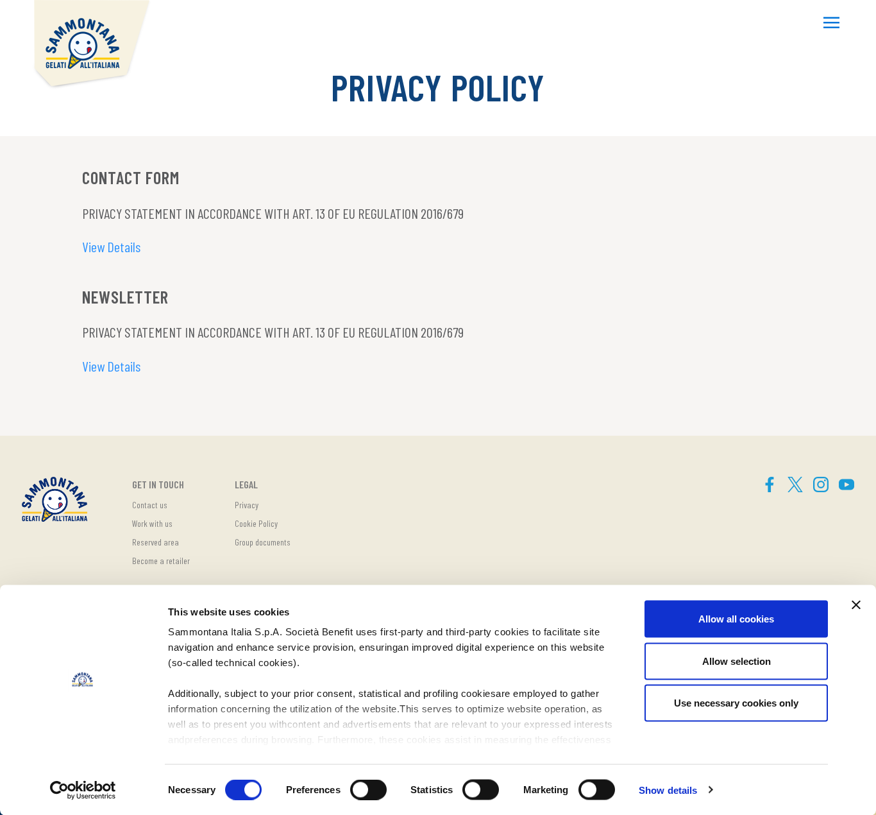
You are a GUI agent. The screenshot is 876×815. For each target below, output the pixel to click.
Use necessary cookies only (736, 703)
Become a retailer (161, 560)
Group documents (263, 541)
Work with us (152, 523)
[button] (832, 24)
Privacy (246, 504)
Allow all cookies (736, 618)
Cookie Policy (256, 523)
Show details (668, 789)
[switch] (368, 789)
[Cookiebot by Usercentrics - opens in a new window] (83, 790)
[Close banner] (856, 605)
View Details (111, 246)
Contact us (149, 504)
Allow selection (736, 660)
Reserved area (155, 541)
